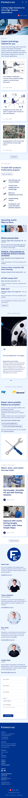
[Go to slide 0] (11, 380)
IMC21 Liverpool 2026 (9, 238)
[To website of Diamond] (11, 392)
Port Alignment (4, 737)
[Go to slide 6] (17, 380)
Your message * (7, 704)
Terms (6, 795)
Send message (8, 715)
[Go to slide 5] (16, 380)
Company (3, 761)
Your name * (6, 679)
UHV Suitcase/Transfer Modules (8, 745)
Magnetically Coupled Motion (8, 734)
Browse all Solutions (7, 174)
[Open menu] (26, 2)
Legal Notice (20, 795)
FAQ (2, 753)
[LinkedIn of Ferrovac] (2, 770)
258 (14, 247)
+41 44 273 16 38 (5, 782)
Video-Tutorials (4, 752)
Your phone (6, 692)
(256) (18, 244)
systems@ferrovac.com (7, 607)
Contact (3, 763)
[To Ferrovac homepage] (14, 727)
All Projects (14, 156)
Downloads (3, 755)
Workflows (3, 742)
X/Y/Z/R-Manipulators (6, 735)
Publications (4, 757)
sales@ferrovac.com (6, 575)
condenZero (22, 246)
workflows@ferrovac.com (7, 640)
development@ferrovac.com (8, 672)
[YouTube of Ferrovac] (5, 770)
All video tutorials (14, 540)
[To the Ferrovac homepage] (8, 2)
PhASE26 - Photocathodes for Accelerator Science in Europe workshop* (13, 253)
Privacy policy (12, 795)
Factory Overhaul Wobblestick (9, 423)
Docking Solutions (5, 747)
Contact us (4, 305)
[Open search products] (22, 2)
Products (3, 732)
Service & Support (9, 431)
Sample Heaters (4, 739)
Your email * (6, 685)
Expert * (5, 698)
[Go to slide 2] (12, 380)
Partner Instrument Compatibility (8, 743)
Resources (3, 750)
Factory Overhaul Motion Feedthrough (12, 426)
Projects (3, 760)
